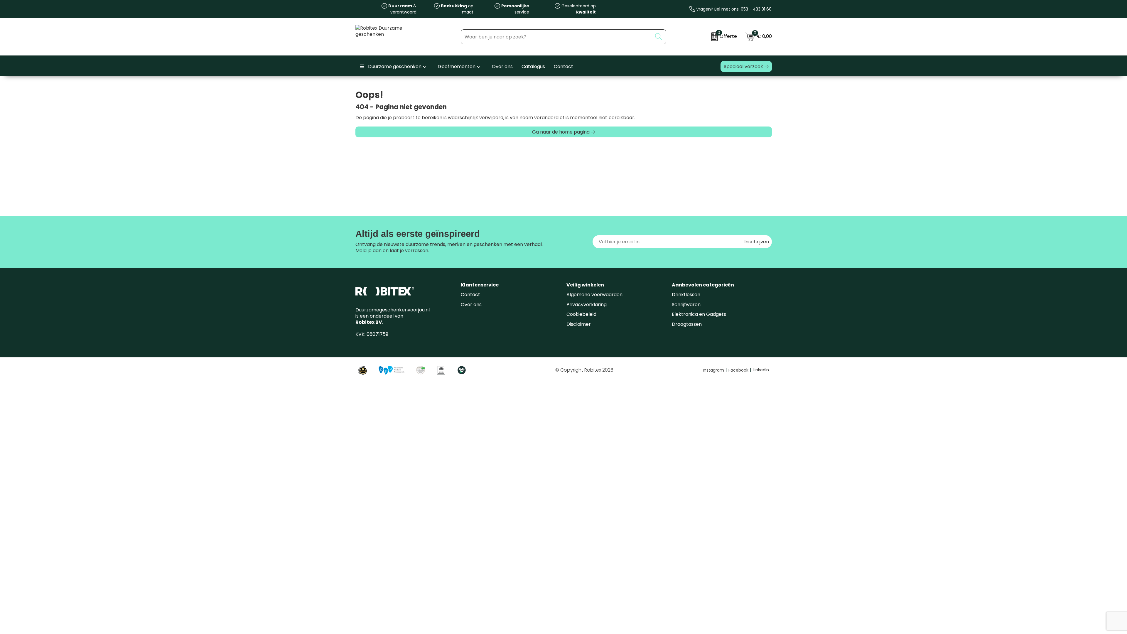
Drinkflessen (686, 294)
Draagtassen (687, 324)
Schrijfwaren (686, 304)
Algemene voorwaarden (594, 294)
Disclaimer (578, 324)
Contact (470, 294)
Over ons (471, 304)
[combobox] (557, 37)
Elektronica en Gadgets (699, 314)
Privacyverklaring (586, 304)
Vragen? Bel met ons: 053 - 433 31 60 (733, 9)
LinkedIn (761, 370)
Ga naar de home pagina (561, 132)
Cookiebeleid (581, 314)
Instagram (715, 370)
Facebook (739, 370)
